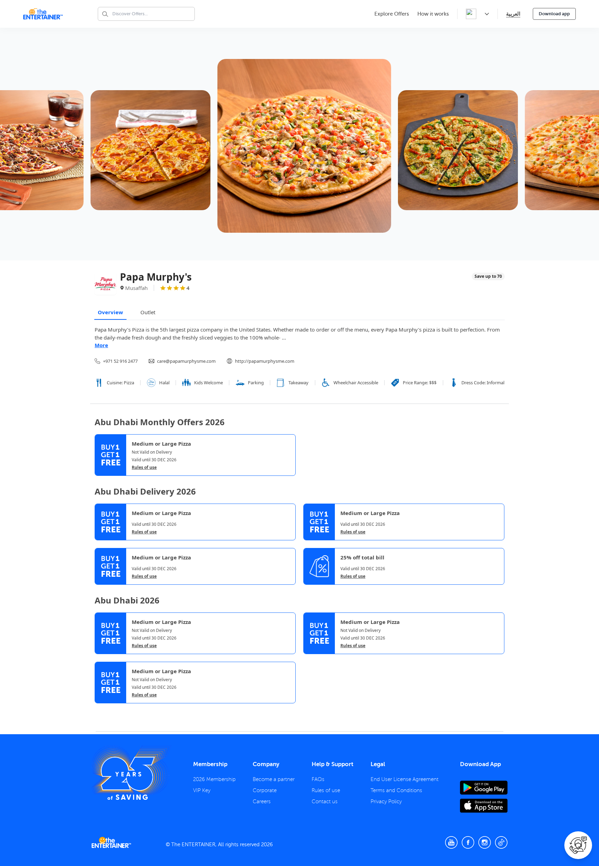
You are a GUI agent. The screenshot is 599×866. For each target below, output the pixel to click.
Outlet (147, 312)
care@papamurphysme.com (186, 361)
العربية (513, 14)
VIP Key (201, 790)
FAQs (318, 779)
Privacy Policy (386, 801)
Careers (262, 801)
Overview (110, 312)
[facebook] (468, 842)
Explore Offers (391, 14)
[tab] (99, 709)
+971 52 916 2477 (120, 361)
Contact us (325, 801)
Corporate (265, 790)
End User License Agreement (405, 779)
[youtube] (451, 842)
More (101, 345)
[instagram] (484, 842)
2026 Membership (214, 779)
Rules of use (144, 467)
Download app (554, 13)
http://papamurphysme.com (264, 361)
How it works (433, 14)
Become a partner (274, 779)
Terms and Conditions (396, 790)
